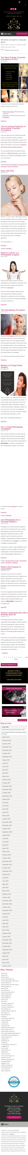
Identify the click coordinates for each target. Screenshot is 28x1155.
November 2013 (7, 904)
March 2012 (6, 962)
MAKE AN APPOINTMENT (22, 33)
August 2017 (6, 760)
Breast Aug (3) (5, 977)
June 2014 (6, 881)
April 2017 (5, 773)
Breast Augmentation (8, 111)
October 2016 (6, 792)
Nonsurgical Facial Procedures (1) (10, 1035)
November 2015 (7, 825)
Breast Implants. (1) (6, 986)
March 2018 (6, 737)
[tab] (13, 727)
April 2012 (5, 959)
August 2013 (6, 913)
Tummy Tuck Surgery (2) (7, 1055)
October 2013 (6, 907)
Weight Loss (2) (5, 1063)
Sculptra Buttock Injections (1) (9, 1044)
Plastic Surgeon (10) (6, 1037)
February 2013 (7, 933)
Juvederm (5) (4, 1022)
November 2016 (7, 789)
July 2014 (5, 877)
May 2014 (5, 884)
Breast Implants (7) (6, 982)
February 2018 (7, 740)
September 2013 (7, 910)
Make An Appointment (8, 664)
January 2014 (6, 897)
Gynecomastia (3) (5, 1020)
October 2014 (6, 868)
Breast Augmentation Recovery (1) (10, 981)
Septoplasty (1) (5, 1046)
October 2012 (6, 946)
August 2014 (6, 874)
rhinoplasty (10, 287)
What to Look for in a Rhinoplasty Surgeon (10, 254)
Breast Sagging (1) (6, 996)
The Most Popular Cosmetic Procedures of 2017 (13, 58)
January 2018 (6, 743)
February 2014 (7, 894)
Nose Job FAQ (7, 171)
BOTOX (8, 164)
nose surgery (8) (5, 1068)
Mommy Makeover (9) (7, 1029)
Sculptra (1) (4, 1042)
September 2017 (7, 756)
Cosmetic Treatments (12, 166)
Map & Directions (14, 1117)
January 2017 (6, 783)
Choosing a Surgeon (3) (7, 1003)
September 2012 (7, 949)
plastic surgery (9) (5, 1070)
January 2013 (6, 936)
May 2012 (5, 956)
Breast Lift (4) (4, 988)
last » (16, 659)
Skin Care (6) (4, 1048)
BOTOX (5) (4, 973)
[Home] (14, 24)
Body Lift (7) (4, 975)
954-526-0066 (4, 443)
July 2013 (5, 917)
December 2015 (7, 822)
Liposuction (6, 115)
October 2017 (6, 753)
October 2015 (6, 828)
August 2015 (6, 835)
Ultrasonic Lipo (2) (6, 1057)
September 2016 (7, 796)
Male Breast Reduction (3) (8, 1027)
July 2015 (5, 838)
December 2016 (7, 786)
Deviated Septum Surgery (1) (8, 1010)
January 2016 (6, 819)
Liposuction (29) (5, 1025)
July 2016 (5, 802)
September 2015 (7, 832)
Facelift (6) (4, 1016)
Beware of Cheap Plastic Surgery (12, 366)
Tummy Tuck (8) (5, 1054)
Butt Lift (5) (4, 1001)
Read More (3, 121)
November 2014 (7, 864)
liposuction (3, 585)
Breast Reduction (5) (6, 994)
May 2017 (5, 769)
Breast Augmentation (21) (7, 979)
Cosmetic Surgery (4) (6, 1005)
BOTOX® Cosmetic (13, 153)
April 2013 (5, 926)
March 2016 (6, 815)
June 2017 (6, 766)
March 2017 (6, 776)
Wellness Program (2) (6, 1065)
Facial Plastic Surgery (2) (7, 1018)
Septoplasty (15, 562)
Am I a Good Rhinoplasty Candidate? (12, 428)
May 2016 (5, 809)
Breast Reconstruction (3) (7, 992)
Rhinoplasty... (6, 117)
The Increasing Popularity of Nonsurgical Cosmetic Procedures (13, 128)
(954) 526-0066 (15, 679)
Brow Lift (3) (4, 999)
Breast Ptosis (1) (5, 990)
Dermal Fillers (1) (5, 1009)
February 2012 (7, 966)
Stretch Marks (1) (5, 1050)
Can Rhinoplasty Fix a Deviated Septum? (10, 521)
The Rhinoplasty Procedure (13, 310)
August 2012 (6, 953)
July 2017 (5, 763)
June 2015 (6, 841)
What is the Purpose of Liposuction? (11, 568)
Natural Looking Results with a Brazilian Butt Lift (14, 614)
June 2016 (6, 805)
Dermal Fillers (14, 164)
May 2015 (5, 845)
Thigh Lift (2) (4, 1052)
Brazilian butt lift (5, 629)
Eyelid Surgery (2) (5, 1014)
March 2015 (6, 851)
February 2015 (7, 855)
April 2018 (5, 727)
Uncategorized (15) (6, 1061)
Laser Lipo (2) (4, 1024)
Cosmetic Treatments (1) (7, 1007)
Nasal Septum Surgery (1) (8, 1031)
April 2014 (5, 887)
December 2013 (7, 900)
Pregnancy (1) (5, 1039)
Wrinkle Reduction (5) (6, 1067)
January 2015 (6, 858)
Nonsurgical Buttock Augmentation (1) (11, 1033)
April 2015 (5, 848)
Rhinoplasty (9, 248)
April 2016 (5, 812)
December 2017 (7, 747)
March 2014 (6, 890)
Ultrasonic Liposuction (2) (7, 1059)
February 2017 (7, 779)
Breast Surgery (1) (6, 997)
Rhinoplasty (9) (5, 1040)
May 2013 (5, 923)
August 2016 (6, 799)
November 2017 (7, 750)
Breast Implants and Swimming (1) (10, 984)
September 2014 (7, 871)
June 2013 (6, 920)
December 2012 (7, 940)
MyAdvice (12, 1134)
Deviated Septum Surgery (12, 560)
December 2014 (7, 861)
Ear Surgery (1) (5, 1012)
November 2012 (7, 943)
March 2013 (6, 930)
